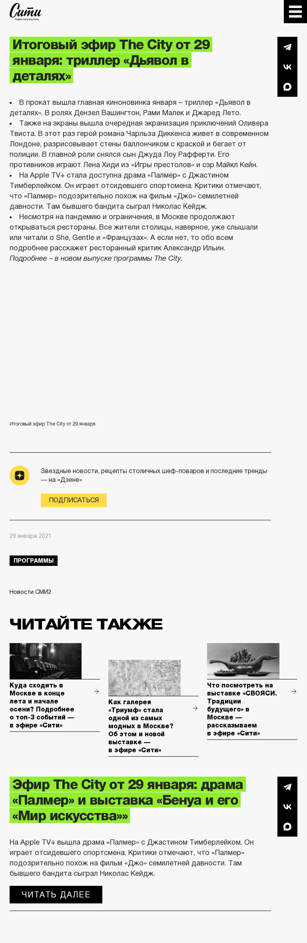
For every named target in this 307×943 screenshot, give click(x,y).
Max (287, 87)
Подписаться (74, 500)
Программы (34, 560)
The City (26, 11)
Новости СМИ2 (30, 592)
